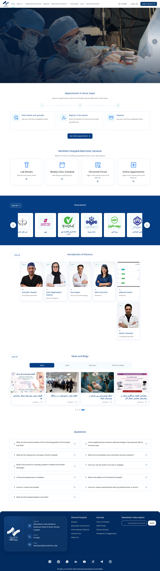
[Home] (6, 4)
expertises (46, 4)
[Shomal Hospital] (13, 534)
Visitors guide (74, 4)
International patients (92, 4)
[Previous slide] (5, 41)
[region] (80, 41)
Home (13, 4)
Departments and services (33, 4)
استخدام (82, 4)
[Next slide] (154, 41)
